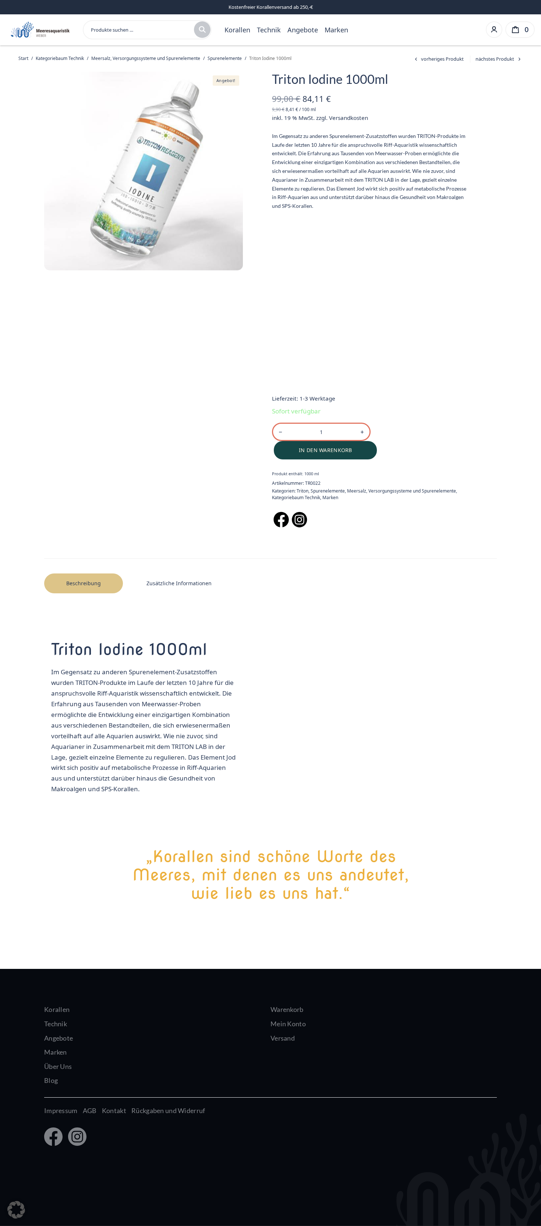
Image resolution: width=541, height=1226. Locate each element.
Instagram (75, 1137)
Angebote (302, 29)
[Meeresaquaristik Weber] (40, 29)
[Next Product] (499, 59)
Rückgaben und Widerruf (168, 1110)
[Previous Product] (438, 59)
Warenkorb (287, 1009)
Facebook (52, 1137)
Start (23, 58)
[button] (16, 1210)
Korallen (237, 29)
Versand (282, 1038)
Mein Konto (288, 1024)
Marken (336, 29)
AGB (90, 1110)
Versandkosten (348, 117)
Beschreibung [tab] (83, 583)
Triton (302, 491)
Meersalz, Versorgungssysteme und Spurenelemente (145, 58)
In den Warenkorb (325, 450)
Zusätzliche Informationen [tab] (179, 583)
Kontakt (114, 1110)
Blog (51, 1080)
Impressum (61, 1110)
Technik (269, 29)
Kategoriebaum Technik (60, 58)
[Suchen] (202, 29)
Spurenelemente (225, 58)
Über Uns (58, 1066)
